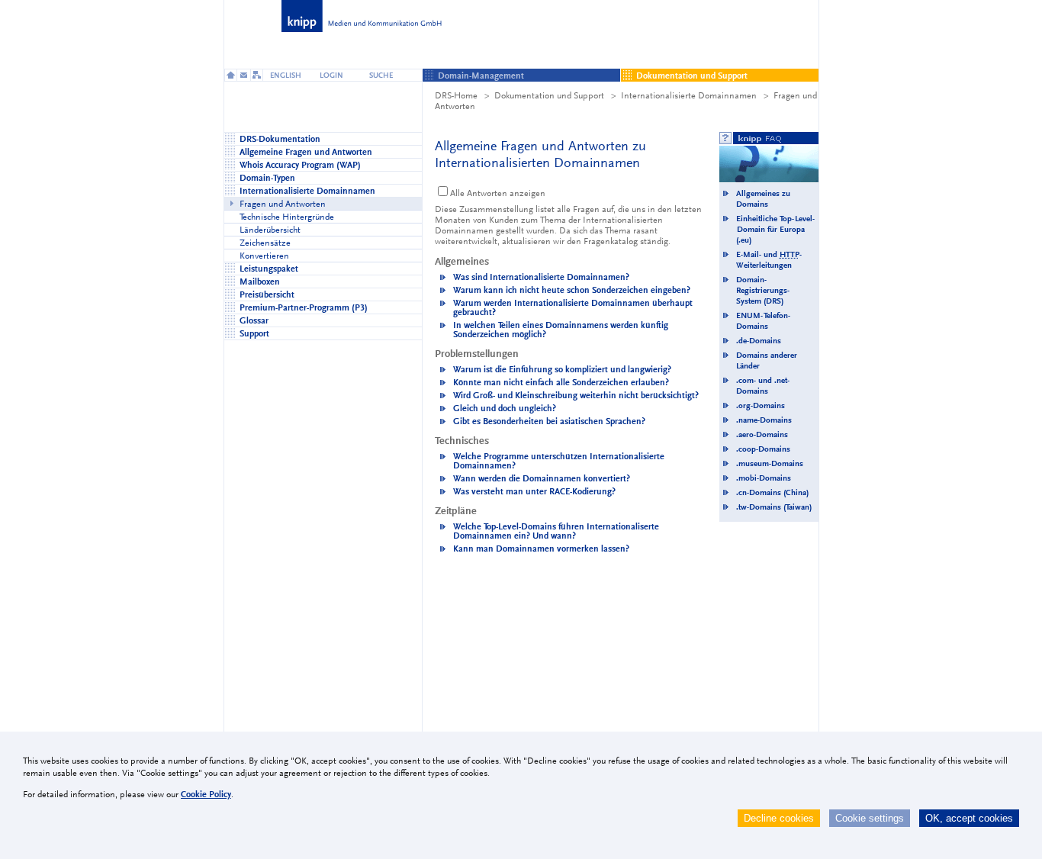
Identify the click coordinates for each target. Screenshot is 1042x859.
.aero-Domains (762, 434)
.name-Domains (764, 420)
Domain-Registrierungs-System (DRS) (763, 290)
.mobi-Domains (763, 478)
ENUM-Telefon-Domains (763, 320)
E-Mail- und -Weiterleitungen (769, 259)
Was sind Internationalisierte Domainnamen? (541, 277)
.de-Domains (758, 341)
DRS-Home (456, 95)
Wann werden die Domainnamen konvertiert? (541, 478)
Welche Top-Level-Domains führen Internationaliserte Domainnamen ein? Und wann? (556, 531)
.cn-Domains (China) (772, 492)
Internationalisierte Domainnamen (689, 95)
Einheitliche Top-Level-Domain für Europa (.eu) (775, 229)
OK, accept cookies (969, 818)
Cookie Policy (206, 794)
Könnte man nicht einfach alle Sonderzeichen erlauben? (561, 382)
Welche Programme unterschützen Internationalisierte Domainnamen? (558, 461)
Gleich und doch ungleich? (504, 408)
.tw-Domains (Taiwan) (774, 507)
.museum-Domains (769, 463)
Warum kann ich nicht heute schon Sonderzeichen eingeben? (571, 290)
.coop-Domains (763, 449)
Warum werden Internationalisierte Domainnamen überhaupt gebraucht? (573, 307)
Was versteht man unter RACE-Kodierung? (534, 491)
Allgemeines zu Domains (763, 198)
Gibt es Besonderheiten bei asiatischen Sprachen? (549, 421)
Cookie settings (869, 818)
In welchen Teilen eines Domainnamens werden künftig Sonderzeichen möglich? (560, 329)
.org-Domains (760, 405)
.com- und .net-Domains (763, 385)
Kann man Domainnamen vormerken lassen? (541, 548)
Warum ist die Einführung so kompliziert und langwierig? (562, 369)
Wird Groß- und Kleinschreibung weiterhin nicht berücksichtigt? (576, 395)
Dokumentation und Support (549, 95)
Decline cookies (779, 818)
